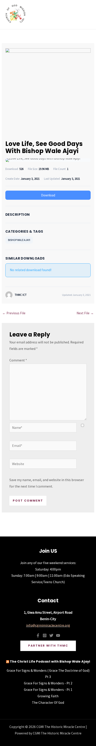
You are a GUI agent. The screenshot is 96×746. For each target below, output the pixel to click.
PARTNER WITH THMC (48, 645)
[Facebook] (38, 635)
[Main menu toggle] (87, 14)
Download (48, 195)
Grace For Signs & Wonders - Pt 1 (48, 690)
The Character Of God (48, 702)
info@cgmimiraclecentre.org (48, 625)
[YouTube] (58, 635)
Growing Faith (48, 696)
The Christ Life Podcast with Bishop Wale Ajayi (50, 661)
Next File (85, 313)
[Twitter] (51, 635)
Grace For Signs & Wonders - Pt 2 (48, 683)
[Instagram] (45, 635)
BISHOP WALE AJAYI (19, 240)
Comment (18, 360)
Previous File (13, 313)
